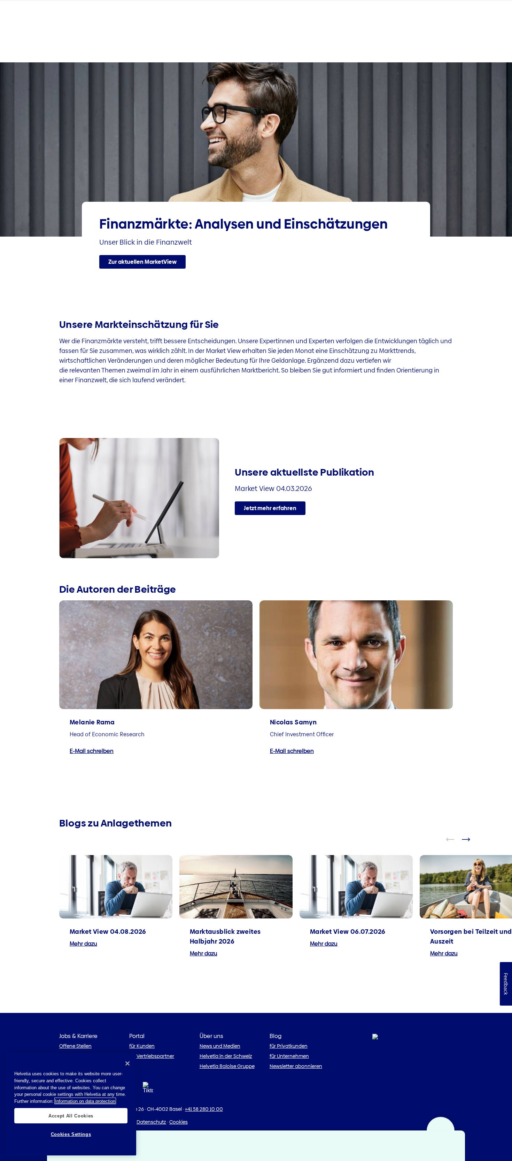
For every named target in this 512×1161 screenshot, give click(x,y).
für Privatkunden (289, 1046)
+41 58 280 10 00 (204, 1109)
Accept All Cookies (70, 1115)
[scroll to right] (470, 839)
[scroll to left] (454, 839)
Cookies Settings (71, 1134)
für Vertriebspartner (151, 1056)
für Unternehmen (289, 1056)
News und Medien (220, 1046)
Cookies (178, 1121)
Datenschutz (151, 1121)
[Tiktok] (148, 1090)
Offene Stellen (75, 1046)
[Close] (127, 1063)
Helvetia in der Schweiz (226, 1056)
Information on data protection (85, 1101)
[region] (71, 1104)
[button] (142, 262)
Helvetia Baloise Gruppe (227, 1066)
